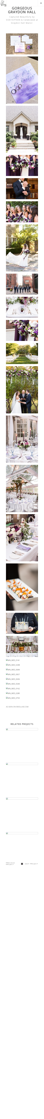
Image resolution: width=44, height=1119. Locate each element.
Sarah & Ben (22, 745)
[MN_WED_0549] (22, 684)
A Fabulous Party (22, 843)
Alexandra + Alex (22, 779)
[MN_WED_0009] (22, 129)
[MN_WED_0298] (22, 665)
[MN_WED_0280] (22, 693)
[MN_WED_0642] (22, 439)
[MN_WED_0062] (22, 188)
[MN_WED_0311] (22, 248)
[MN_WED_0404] (22, 623)
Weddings (22, 741)
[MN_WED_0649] (22, 669)
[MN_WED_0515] (22, 389)
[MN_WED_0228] (22, 330)
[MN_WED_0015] (22, 43)
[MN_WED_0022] (22, 80)
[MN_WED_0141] (22, 660)
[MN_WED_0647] (22, 537)
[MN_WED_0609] (22, 587)
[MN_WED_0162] (22, 688)
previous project (10, 863)
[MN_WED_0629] (22, 307)
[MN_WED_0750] (22, 698)
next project (31, 864)
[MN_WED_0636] (22, 679)
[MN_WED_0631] (22, 488)
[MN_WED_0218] (22, 284)
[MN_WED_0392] (22, 353)
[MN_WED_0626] (22, 646)
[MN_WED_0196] (22, 165)
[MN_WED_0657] (22, 674)
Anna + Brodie (22, 814)
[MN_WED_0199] (22, 211)
